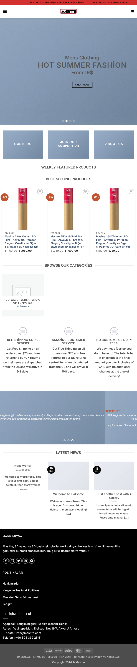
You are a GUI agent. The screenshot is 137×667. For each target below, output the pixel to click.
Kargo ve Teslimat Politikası (21, 590)
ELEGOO (52, 657)
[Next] (129, 71)
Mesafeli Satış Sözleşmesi (20, 597)
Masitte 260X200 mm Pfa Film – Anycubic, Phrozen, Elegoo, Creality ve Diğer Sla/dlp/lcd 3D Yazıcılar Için (113, 241)
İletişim (7, 604)
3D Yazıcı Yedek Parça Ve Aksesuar (96, 657)
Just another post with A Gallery (114, 496)
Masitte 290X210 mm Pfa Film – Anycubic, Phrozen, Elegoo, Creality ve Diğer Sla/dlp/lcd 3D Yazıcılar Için (22, 241)
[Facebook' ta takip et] (6, 561)
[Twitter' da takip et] (19, 561)
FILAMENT (65, 657)
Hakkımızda (11, 583)
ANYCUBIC (39, 657)
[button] (5, 11)
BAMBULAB (24, 657)
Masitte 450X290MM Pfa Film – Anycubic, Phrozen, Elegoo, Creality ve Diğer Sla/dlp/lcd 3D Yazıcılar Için (67, 241)
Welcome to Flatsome (68, 494)
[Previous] (7, 71)
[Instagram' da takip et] (12, 561)
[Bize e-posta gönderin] (25, 561)
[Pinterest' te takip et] (32, 561)
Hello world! (22, 465)
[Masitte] (68, 11)
